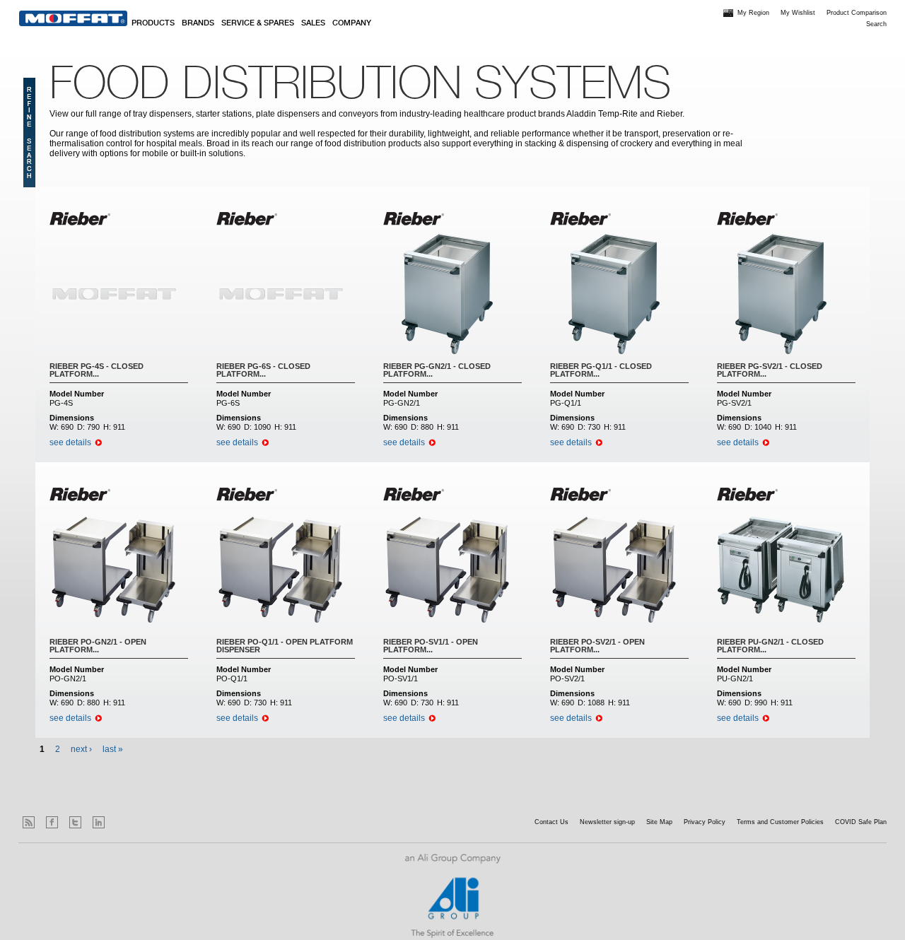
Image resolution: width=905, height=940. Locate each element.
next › (81, 749)
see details (70, 442)
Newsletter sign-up (607, 822)
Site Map (659, 822)
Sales (313, 23)
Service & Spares (257, 23)
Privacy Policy (704, 822)
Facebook (52, 822)
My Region (753, 12)
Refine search (29, 132)
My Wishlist (798, 12)
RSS (29, 822)
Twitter (75, 822)
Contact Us (551, 822)
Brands (198, 23)
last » (113, 749)
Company (351, 23)
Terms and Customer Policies (780, 822)
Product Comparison (857, 12)
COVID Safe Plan (861, 822)
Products (153, 23)
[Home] (73, 18)
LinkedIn (99, 822)
